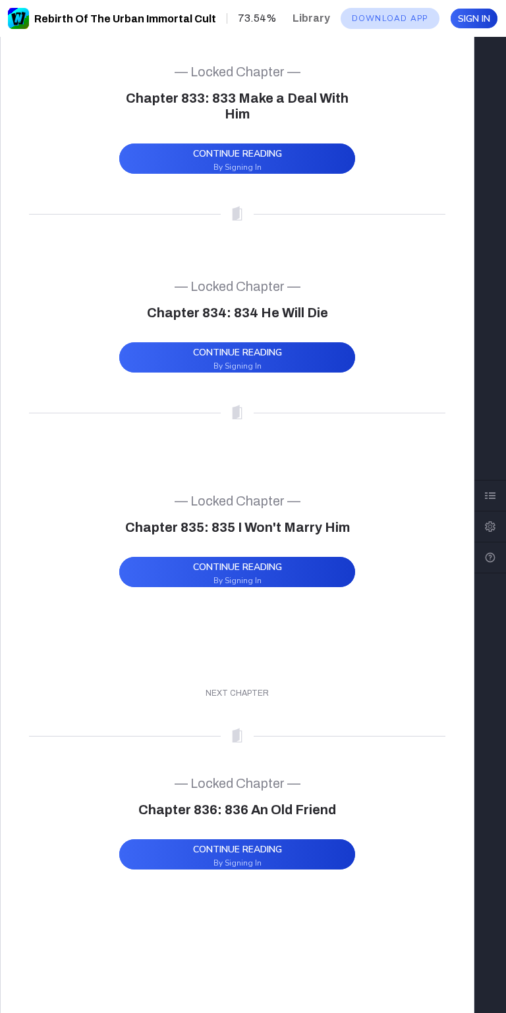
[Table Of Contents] (490, 495)
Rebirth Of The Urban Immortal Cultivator (140, 18)
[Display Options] (490, 526)
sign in (474, 19)
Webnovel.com (18, 18)
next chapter (237, 693)
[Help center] (490, 557)
